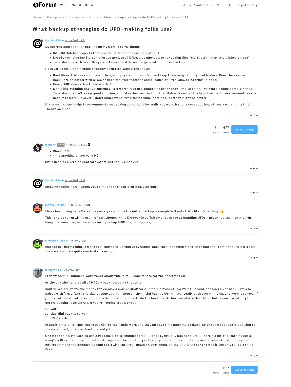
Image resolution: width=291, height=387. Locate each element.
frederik (50, 144)
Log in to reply (244, 129)
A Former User (55, 240)
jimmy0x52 (52, 269)
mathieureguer (55, 204)
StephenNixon (54, 40)
